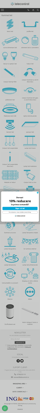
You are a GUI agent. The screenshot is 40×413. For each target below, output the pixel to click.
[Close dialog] (38, 192)
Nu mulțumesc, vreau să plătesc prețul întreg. (20, 212)
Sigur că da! (20, 208)
